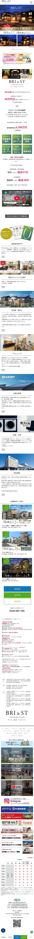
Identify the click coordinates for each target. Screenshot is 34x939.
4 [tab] (16, 49)
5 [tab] (17, 49)
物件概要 (15, 733)
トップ (2, 728)
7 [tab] (20, 49)
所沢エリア (7, 728)
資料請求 (17, 589)
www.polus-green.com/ (17, 917)
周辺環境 (28, 730)
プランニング (30, 728)
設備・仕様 (22, 730)
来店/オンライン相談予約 (17, 735)
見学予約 (17, 595)
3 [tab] (15, 49)
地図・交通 (9, 733)
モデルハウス (14, 728)
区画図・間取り (22, 728)
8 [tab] (21, 49)
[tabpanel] (17, 26)
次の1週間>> (30, 857)
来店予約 (17, 601)
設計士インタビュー (8, 730)
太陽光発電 (16, 730)
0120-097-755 (17, 611)
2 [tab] (14, 49)
